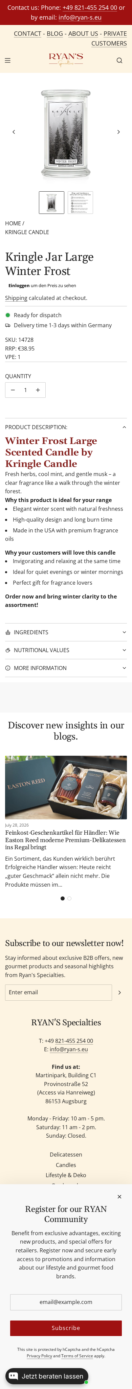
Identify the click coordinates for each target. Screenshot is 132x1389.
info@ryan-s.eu (80, 17)
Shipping (16, 298)
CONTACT (27, 33)
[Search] (119, 60)
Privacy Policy (39, 1356)
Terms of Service (77, 1356)
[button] (13, 132)
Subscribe (66, 1328)
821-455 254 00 (74, 1041)
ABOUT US (83, 33)
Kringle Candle (27, 232)
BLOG (55, 33)
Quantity (18, 376)
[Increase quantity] (37, 390)
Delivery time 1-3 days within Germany (63, 325)
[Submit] (119, 992)
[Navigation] (7, 60)
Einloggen (19, 285)
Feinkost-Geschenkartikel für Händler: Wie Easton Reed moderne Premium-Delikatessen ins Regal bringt (65, 840)
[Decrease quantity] (12, 390)
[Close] (119, 1196)
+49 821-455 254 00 (90, 7)
